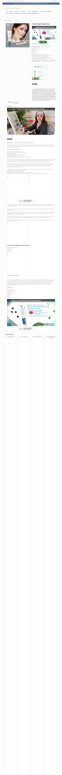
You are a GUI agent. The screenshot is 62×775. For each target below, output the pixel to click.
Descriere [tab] (10, 102)
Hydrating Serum (49, 96)
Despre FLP (11, 11)
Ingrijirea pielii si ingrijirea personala (41, 88)
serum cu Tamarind (50, 98)
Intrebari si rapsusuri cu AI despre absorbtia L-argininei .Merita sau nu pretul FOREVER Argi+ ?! (22, 13)
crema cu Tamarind (35, 93)
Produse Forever (23, 11)
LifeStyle (16, 11)
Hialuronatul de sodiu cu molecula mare (40, 95)
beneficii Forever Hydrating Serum (37, 90)
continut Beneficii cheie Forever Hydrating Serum (45, 91)
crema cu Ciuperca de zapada (50, 92)
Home (7, 11)
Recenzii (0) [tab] (16, 102)
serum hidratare (39, 99)
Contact (28, 11)
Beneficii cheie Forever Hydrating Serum (48, 89)
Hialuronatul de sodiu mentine (41, 96)
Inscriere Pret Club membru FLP (18, 1)
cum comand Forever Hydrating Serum (42, 94)
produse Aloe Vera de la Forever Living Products (13, 8)
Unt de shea (48, 100)
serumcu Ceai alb (44, 99)
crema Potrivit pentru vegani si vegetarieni (45, 93)
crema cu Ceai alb (43, 92)
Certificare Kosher (46, 90)
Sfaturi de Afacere (35, 11)
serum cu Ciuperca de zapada (42, 98)
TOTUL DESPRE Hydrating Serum (41, 100)
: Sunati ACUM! (45, 3)
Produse (9, 20)
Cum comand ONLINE (9, 1)
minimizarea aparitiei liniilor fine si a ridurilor (44, 97)
